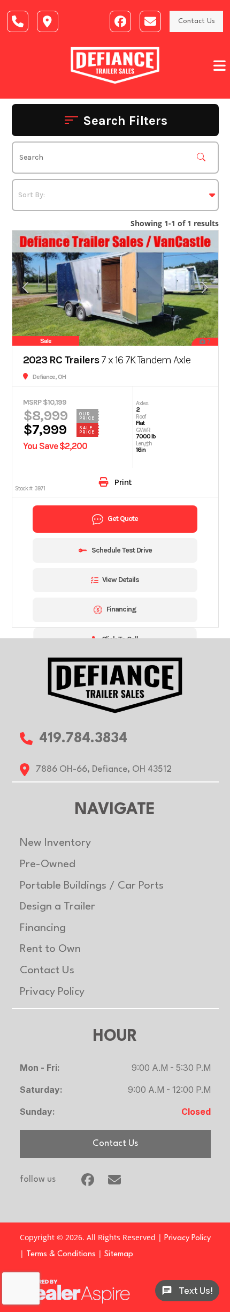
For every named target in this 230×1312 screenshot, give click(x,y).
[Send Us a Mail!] (150, 21)
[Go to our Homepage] (115, 684)
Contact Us (196, 21)
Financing (43, 928)
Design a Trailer (57, 906)
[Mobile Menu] (219, 66)
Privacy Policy (52, 992)
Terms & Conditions (61, 1254)
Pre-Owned (47, 864)
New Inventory (55, 843)
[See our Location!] (47, 21)
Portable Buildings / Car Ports (92, 886)
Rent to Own (50, 949)
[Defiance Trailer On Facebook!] (120, 21)
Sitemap (118, 1254)
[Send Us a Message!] (17, 21)
